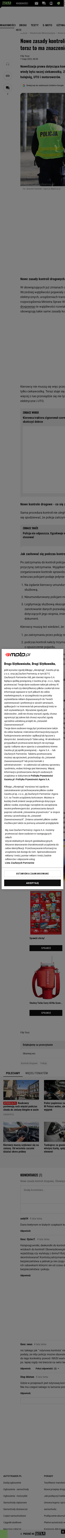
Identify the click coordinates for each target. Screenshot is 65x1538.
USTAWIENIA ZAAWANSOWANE (32, 873)
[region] (33, 769)
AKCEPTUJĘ (32, 883)
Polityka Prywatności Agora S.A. (33, 779)
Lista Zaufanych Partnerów (19, 863)
